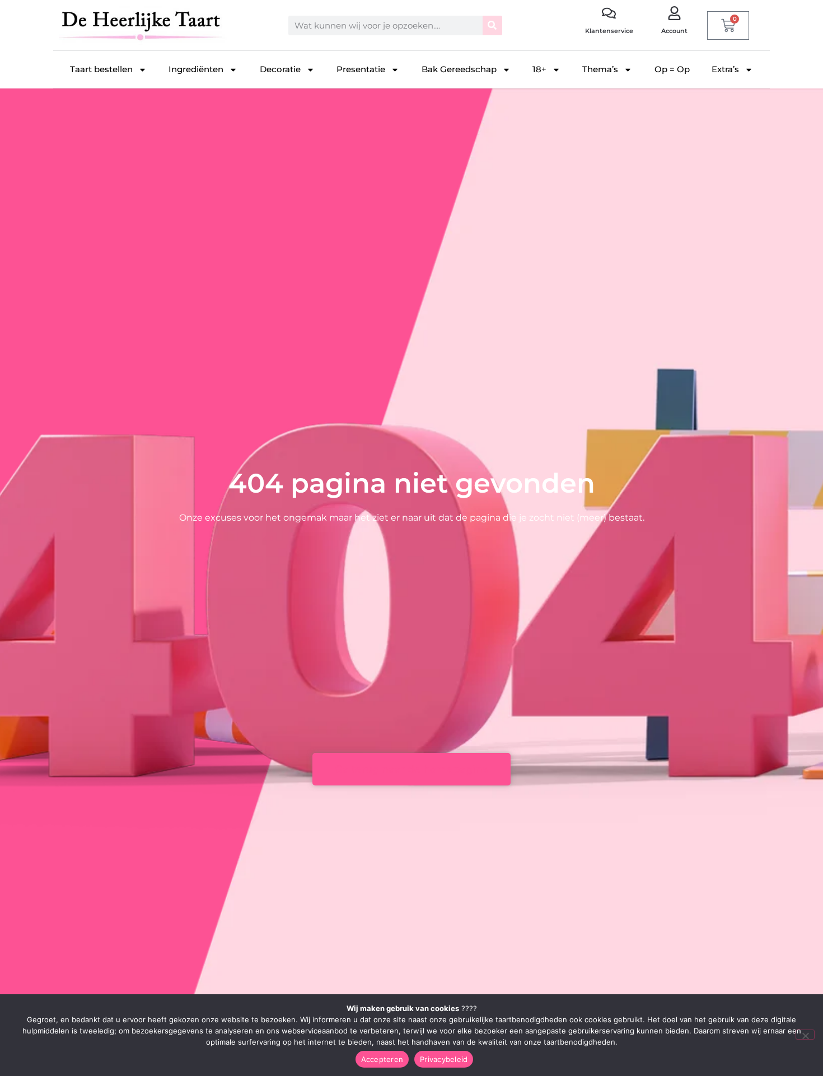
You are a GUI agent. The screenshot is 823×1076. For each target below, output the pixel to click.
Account (674, 31)
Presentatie (360, 69)
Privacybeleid (443, 1059)
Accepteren (382, 1059)
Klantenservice (609, 31)
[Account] (674, 13)
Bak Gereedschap (459, 69)
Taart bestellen (101, 69)
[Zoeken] (492, 25)
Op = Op (672, 69)
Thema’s (600, 69)
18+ (539, 69)
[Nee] (805, 1035)
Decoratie (280, 69)
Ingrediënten (196, 69)
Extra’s (725, 69)
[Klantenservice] (609, 13)
